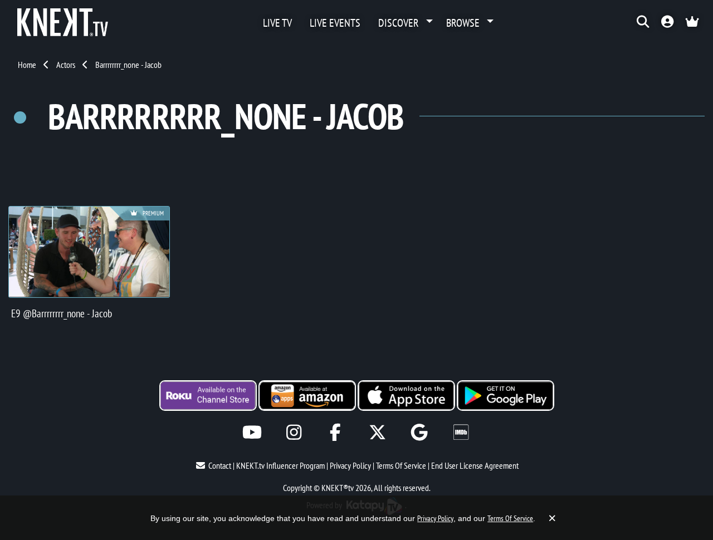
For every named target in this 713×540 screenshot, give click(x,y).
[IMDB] (461, 432)
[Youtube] (252, 432)
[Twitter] (377, 432)
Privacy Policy (350, 465)
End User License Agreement (475, 465)
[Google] (419, 432)
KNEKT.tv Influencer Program (280, 465)
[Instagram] (294, 432)
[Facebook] (335, 432)
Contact (219, 465)
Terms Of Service (401, 465)
